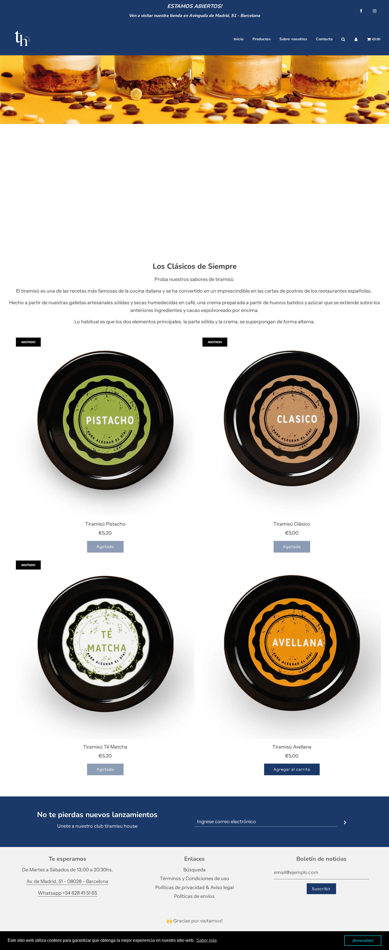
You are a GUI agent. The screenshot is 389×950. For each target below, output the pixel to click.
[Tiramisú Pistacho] (105, 427)
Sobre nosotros (293, 39)
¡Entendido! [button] (363, 940)
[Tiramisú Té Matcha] (105, 650)
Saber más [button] (206, 940)
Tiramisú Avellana (291, 747)
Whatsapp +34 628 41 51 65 (67, 893)
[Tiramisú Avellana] (291, 650)
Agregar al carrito (291, 769)
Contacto (324, 39)
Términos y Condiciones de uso (194, 878)
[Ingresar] (356, 39)
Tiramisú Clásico (291, 524)
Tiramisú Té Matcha (105, 747)
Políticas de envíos (194, 896)
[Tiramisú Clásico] (291, 427)
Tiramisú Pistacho (105, 524)
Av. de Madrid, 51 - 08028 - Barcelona (67, 881)
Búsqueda (194, 870)
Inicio (239, 39)
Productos (261, 39)
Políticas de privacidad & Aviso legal (194, 887)
